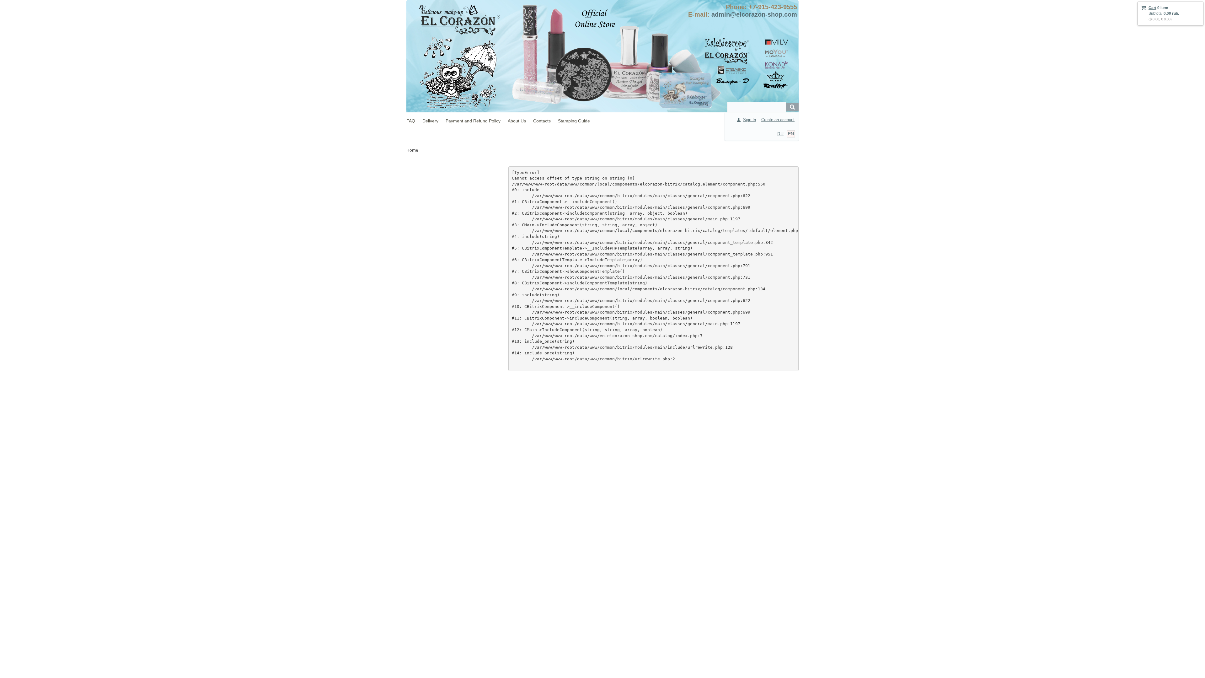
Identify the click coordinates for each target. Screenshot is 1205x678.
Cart (1152, 8)
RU (780, 133)
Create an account (778, 119)
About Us (517, 120)
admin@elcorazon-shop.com (754, 14)
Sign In (749, 119)
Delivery (430, 120)
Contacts (542, 120)
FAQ (410, 120)
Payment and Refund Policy (473, 120)
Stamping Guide (574, 120)
